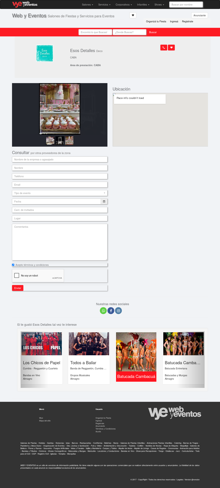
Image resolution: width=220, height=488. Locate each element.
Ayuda (98, 431)
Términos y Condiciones (106, 428)
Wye (41, 417)
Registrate (187, 21)
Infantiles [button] (142, 4)
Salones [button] (86, 4)
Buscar (153, 32)
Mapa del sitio (45, 420)
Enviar (17, 288)
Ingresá (174, 21)
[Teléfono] (163, 47)
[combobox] (186, 4)
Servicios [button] (103, 4)
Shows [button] (158, 4)
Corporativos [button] (123, 4)
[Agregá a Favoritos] (132, 15)
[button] (59, 193)
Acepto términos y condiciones (32, 264)
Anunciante (200, 15)
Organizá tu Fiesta (156, 21)
